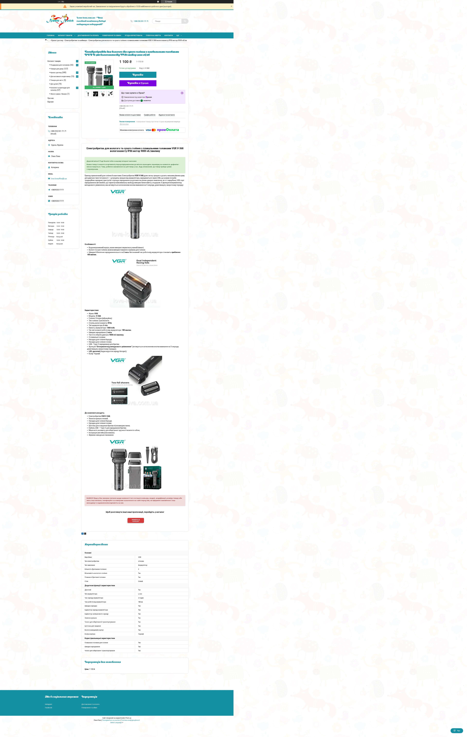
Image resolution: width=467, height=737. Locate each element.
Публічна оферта (153, 35)
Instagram (48, 704)
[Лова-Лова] (59, 21)
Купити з (133, 83)
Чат (458, 731)
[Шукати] (185, 21)
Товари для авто (57, 80)
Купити (137, 75)
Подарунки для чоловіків (60, 65)
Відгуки (51, 102)
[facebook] (82, 534)
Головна (50, 35)
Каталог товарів (65, 35)
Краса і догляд (57, 40)
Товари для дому (57, 69)
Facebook (48, 708)
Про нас (51, 98)
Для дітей (54, 84)
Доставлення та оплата (88, 35)
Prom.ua (128, 718)
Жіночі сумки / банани (59, 94)
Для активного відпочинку (60, 76)
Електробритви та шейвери (76, 40)
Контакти (168, 35)
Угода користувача (133, 35)
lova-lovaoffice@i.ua (59, 179)
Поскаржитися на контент (111, 720)
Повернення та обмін (111, 35)
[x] (85, 534)
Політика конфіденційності (130, 720)
